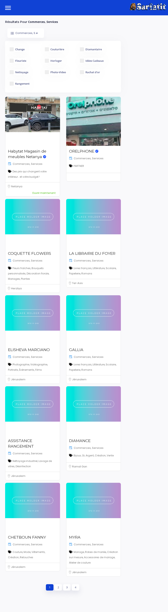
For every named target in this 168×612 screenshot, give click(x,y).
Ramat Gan (79, 466)
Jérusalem (18, 379)
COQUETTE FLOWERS (29, 253)
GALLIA (76, 349)
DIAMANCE (80, 440)
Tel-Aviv (77, 283)
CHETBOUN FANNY (27, 537)
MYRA (75, 537)
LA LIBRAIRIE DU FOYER (92, 253)
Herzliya (16, 288)
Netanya (16, 186)
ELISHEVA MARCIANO (29, 349)
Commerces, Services (27, 164)
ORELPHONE (82, 151)
